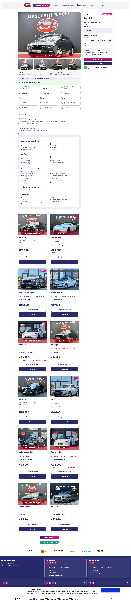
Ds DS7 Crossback (26, 292)
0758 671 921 (52, 570)
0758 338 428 (95, 570)
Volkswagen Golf (26, 452)
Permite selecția (110, 594)
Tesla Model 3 (57, 237)
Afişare (77, 599)
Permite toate (110, 590)
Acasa (56, 5)
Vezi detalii (32, 262)
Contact (93, 5)
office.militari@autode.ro (99, 573)
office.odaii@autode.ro (55, 575)
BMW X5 (22, 237)
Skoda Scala (56, 292)
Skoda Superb (25, 507)
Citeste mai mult (23, 134)
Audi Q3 (54, 345)
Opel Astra (55, 399)
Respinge (110, 598)
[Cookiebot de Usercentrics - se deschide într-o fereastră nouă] (18, 599)
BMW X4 (22, 399)
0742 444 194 (52, 572)
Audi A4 (54, 507)
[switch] (47, 599)
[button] (65, 561)
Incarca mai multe (49, 537)
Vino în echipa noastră (67, 5)
